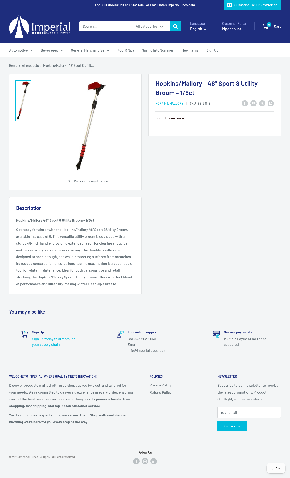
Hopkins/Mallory (169, 103)
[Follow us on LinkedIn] (153, 460)
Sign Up (212, 50)
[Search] (175, 26)
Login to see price (169, 118)
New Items (189, 50)
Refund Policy (161, 392)
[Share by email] (271, 102)
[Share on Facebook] (245, 102)
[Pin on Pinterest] (253, 102)
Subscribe (232, 426)
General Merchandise (87, 50)
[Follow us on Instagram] (145, 460)
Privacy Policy (160, 385)
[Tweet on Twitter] (262, 102)
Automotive (18, 50)
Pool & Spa (125, 50)
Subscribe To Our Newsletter (255, 5)
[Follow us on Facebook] (136, 460)
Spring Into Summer (158, 50)
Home (13, 65)
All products (30, 65)
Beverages (49, 50)
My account (231, 28)
